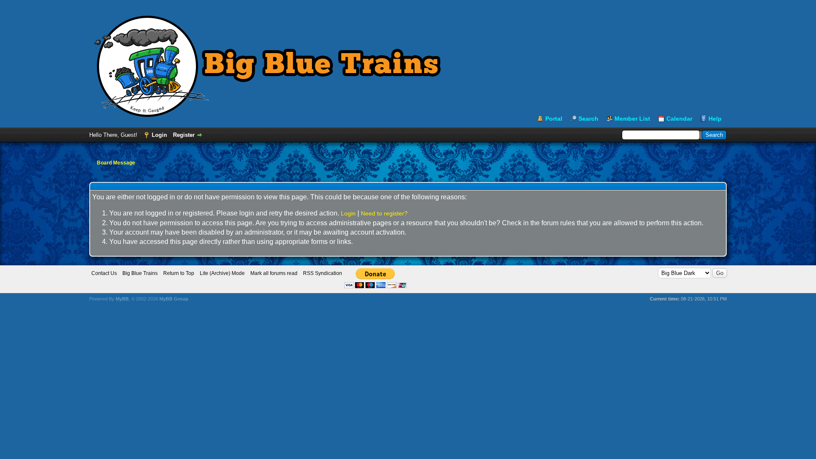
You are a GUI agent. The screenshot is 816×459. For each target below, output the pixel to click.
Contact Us (104, 273)
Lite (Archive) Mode (222, 273)
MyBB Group (173, 298)
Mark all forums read (274, 273)
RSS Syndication (322, 273)
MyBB (122, 298)
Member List (632, 118)
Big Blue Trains (140, 273)
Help (715, 118)
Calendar (679, 118)
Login (159, 135)
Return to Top (178, 273)
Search (588, 118)
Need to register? (384, 213)
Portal (553, 118)
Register (184, 135)
